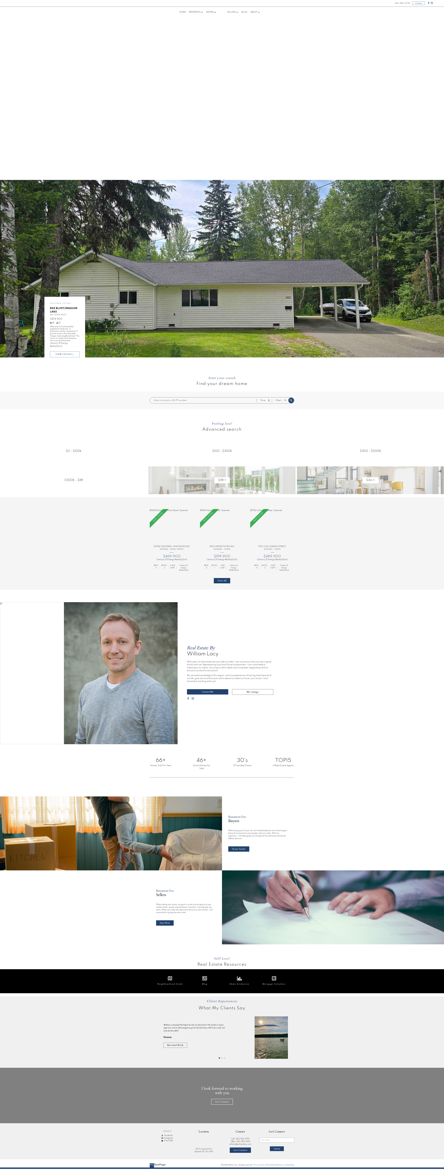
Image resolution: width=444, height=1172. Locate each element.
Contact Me (207, 691)
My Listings (253, 691)
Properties (195, 12)
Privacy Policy (259, 1165)
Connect (418, 3)
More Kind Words (175, 1045)
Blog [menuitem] (244, 12)
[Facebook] (429, 3)
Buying (210, 12)
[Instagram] (432, 3)
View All (222, 580)
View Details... (64, 354)
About (253, 12)
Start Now (165, 922)
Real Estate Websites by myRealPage (280, 1165)
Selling (231, 12)
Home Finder (239, 849)
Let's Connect (222, 1101)
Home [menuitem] (182, 12)
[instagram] (194, 699)
